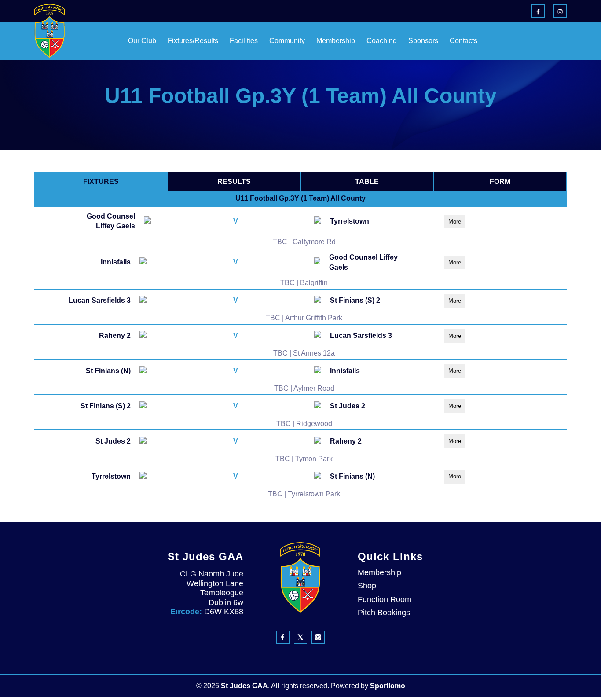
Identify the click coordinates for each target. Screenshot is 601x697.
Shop (367, 585)
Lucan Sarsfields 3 (100, 300)
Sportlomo (387, 686)
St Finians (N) (108, 370)
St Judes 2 (347, 406)
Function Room (384, 599)
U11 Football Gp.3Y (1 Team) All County (300, 198)
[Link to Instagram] (560, 11)
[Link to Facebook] (538, 11)
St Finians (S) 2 (355, 300)
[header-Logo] (49, 31)
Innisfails (116, 262)
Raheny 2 (115, 335)
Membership (379, 572)
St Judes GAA (244, 686)
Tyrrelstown (349, 221)
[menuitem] (120, 41)
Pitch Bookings (384, 612)
